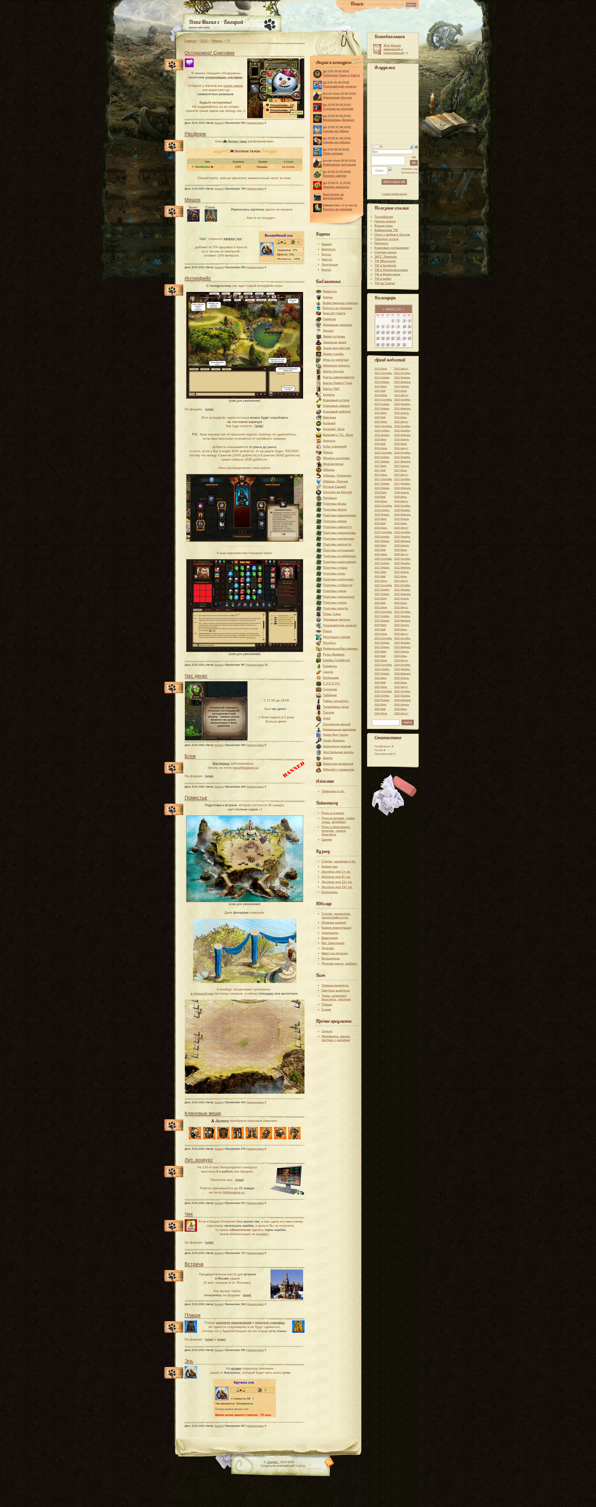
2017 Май (380, 470)
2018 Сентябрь (383, 505)
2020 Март (380, 545)
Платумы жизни (335, 521)
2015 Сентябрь (383, 426)
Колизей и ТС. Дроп (338, 435)
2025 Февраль (402, 673)
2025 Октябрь (402, 691)
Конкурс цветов (334, 175)
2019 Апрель (401, 519)
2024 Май (380, 656)
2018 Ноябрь (381, 510)
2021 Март (380, 572)
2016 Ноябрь (381, 457)
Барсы (328, 297)
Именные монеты (336, 365)
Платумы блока (334, 503)
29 (392, 344)
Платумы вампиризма (339, 515)
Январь (217, 41)
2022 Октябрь (402, 611)
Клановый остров (336, 400)
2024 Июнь (400, 656)
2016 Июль (380, 448)
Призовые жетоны (336, 619)
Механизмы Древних (339, 120)
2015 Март (380, 412)
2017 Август (401, 474)
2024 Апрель (401, 651)
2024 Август (401, 660)
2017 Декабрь (402, 483)
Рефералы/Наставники (340, 648)
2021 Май (380, 576)
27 (383, 344)
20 (383, 338)
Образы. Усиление (337, 475)
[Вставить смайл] (416, 146)
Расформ (195, 133)
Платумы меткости (337, 544)
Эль (189, 1360)
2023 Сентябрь (383, 638)
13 (383, 332)
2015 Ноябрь (381, 430)
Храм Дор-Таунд (335, 734)
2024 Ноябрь (381, 669)
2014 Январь (381, 382)
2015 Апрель (401, 412)
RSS (329, 1462)
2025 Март (380, 678)
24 (404, 338)
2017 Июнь (400, 470)
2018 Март (380, 492)
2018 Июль (380, 501)
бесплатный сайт (284, 1465)
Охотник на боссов (337, 492)
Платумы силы (334, 573)
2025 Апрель (401, 678)
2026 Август (401, 713)
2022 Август (401, 607)
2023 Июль (380, 633)
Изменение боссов (337, 97)
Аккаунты (330, 291)
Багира (219, 122)
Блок (190, 756)
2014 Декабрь (402, 404)
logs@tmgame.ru (245, 767)
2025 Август (401, 686)
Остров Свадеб (334, 486)
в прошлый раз (202, 993)
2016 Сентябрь (383, 452)
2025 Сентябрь (383, 691)
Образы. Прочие (335, 481)
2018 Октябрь (402, 505)
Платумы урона (335, 602)
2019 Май (380, 523)
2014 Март (380, 386)
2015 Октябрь (402, 426)
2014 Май (380, 390)
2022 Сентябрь (383, 611)
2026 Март (380, 704)
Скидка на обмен (336, 131)
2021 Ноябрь (381, 589)
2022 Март (380, 598)
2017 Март (380, 465)
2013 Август (401, 368)
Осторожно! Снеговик (209, 52)
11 (409, 326)
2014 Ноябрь (381, 404)
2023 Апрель (401, 625)
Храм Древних (334, 740)
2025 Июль (380, 686)
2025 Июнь (400, 682)
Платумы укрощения (339, 596)
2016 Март (380, 439)
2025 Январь (381, 673)
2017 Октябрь (402, 479)
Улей (326, 718)
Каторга (329, 394)
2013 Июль (380, 368)
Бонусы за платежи (337, 209)
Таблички (330, 695)
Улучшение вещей (337, 724)
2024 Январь (381, 647)
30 (398, 344)
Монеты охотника (336, 458)
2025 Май (380, 682)
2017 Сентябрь (383, 479)
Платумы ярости (335, 608)
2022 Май (380, 602)
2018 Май (380, 496)
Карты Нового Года (337, 383)
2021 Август (401, 580)
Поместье (196, 797)
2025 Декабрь (402, 695)
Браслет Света (334, 313)
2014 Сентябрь (383, 399)
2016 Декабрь (402, 457)
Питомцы (330, 498)
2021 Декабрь (402, 589)
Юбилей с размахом (338, 769)
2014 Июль (380, 395)
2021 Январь (381, 567)
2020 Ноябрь (381, 563)
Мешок (192, 199)
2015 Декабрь (402, 430)
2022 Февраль (402, 594)
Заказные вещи (334, 342)
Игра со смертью (336, 359)
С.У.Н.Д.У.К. (331, 683)
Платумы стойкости (337, 585)
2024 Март (380, 651)
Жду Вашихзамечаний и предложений (393, 49)
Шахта (328, 758)
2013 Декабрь (402, 377)
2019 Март (380, 519)
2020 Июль (380, 554)
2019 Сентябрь (383, 532)
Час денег (196, 675)
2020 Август (401, 554)
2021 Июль (380, 580)
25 (409, 338)
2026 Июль (380, 713)
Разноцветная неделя (339, 86)
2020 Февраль (402, 541)
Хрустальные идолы (338, 752)
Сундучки (330, 689)
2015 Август (401, 421)
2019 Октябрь (402, 532)
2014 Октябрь (402, 399)
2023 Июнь (400, 629)
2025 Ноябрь (381, 695)
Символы (330, 666)
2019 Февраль (402, 514)
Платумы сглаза (335, 567)
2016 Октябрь (402, 452)
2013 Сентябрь (383, 373)
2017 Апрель (401, 465)
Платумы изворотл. (337, 527)
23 (398, 338)
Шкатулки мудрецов (338, 763)
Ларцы (328, 452)
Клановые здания (336, 406)
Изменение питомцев (339, 164)
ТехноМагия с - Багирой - (217, 21)
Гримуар (329, 319)
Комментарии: (255, 122)
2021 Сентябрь (383, 585)
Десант (328, 330)
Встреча (194, 1263)
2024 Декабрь (402, 669)
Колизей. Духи (334, 429)
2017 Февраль (402, 461)
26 (377, 344)
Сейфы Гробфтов (336, 660)
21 (387, 338)
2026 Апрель (401, 704)
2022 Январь (381, 594)
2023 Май (380, 629)
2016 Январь (381, 435)
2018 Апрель (401, 492)
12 (377, 332)
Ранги (327, 631)
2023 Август (401, 633)
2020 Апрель (401, 545)
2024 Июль (380, 660)
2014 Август (401, 395)
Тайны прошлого (336, 701)
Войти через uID (394, 182)
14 (387, 332)
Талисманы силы (336, 706)
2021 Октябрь (402, 585)
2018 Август (401, 501)
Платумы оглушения (338, 550)
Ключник (329, 417)
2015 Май (380, 417)
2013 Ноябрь (381, 377)
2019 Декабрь (402, 536)
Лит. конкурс (199, 1159)
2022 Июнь (400, 602)
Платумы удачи (334, 591)
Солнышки (331, 677)
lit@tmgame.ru (233, 1192)
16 (398, 332)
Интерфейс (198, 278)
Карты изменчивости (338, 377)
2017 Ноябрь (381, 483)
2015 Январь (381, 408)
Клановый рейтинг (337, 411)
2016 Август (401, 448)
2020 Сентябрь (383, 558)
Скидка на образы (336, 142)
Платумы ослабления (339, 556)
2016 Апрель (401, 439)
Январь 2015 (393, 308)
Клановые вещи (203, 1113)
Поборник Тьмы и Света (341, 75)
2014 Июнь (400, 390)
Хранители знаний (337, 746)
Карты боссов (333, 371)
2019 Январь (381, 514)
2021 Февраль (402, 567)
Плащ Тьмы (332, 614)
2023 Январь (381, 620)
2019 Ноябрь (381, 536)
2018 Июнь (400, 496)
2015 (204, 41)
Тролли (328, 712)
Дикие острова (334, 336)
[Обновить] (411, 146)
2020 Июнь (400, 549)
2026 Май (380, 709)
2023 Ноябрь (381, 642)
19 (377, 338)
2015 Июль (380, 421)
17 (404, 332)
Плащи (192, 1315)
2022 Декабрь (402, 616)
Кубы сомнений (335, 446)
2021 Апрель (401, 572)
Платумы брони (335, 509)
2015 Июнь (400, 417)
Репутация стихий (336, 637)
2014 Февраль (402, 382)
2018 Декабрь (402, 510)
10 (404, 326)
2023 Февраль (402, 620)
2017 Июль (380, 474)
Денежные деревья (337, 325)
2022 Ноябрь (381, 616)
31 (404, 344)
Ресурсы (329, 643)
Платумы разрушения (339, 562)
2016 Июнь (400, 443)
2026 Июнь (400, 709)
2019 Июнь (400, 523)
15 (392, 332)
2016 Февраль (402, 435)
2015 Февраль (402, 408)
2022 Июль (380, 607)
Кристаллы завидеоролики (333, 196)
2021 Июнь (400, 576)
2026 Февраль (402, 700)
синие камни (233, 85)
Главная (190, 41)
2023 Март (380, 625)
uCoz (301, 1465)
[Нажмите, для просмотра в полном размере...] (244, 397)
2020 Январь (381, 541)
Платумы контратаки (338, 538)
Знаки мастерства (336, 348)
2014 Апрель (401, 386)
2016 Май (380, 443)
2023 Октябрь (402, 638)
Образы (329, 469)
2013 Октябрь (402, 373)
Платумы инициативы (339, 533)
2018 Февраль (402, 488)
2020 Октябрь (402, 558)
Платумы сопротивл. (338, 579)
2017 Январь (381, 461)
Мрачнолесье (333, 464)
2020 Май (380, 549)
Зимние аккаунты (336, 187)
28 (387, 344)
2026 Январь (381, 700)
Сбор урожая (333, 153)
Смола (328, 672)
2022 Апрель (401, 598)
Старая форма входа (394, 194)
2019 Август (401, 527)
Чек (189, 1213)
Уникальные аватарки (339, 729)
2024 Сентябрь (383, 664)
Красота (329, 440)
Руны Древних (334, 654)
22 (392, 338)
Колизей (329, 423)
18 (409, 332)
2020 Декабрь (402, 563)
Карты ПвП (331, 389)
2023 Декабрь (402, 642)
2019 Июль (380, 527)
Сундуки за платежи (338, 108)
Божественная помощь (340, 303)
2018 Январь (381, 488)
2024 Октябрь (402, 664)
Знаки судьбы (333, 354)
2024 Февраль (402, 647)
